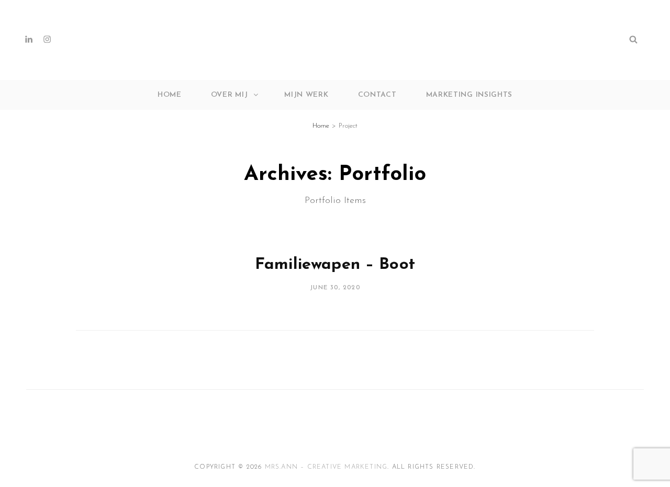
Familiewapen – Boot (335, 265)
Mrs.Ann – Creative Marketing (326, 467)
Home (170, 95)
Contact (377, 95)
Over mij (229, 95)
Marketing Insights (469, 95)
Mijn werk (306, 95)
